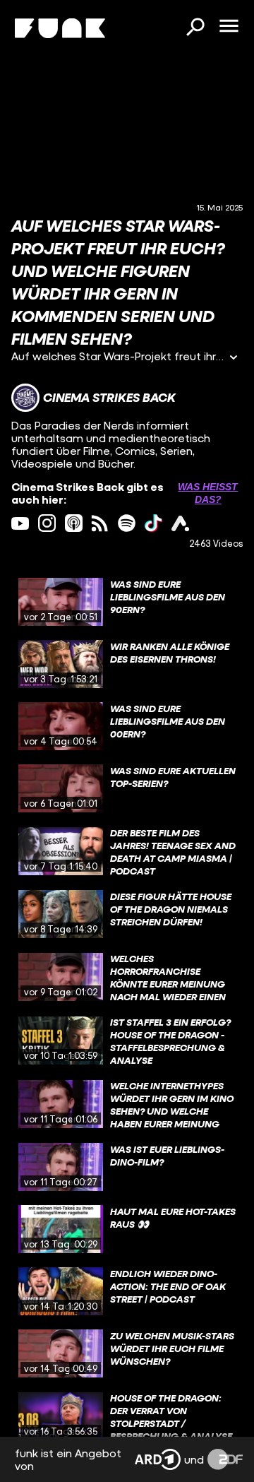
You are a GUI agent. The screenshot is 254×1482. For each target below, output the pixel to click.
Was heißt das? (208, 493)
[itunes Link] (74, 523)
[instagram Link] (47, 523)
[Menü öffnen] (228, 26)
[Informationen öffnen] (233, 358)
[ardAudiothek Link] (180, 523)
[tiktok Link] (153, 523)
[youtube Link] (20, 523)
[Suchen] (195, 28)
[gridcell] (127, 602)
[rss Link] (100, 523)
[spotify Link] (126, 523)
